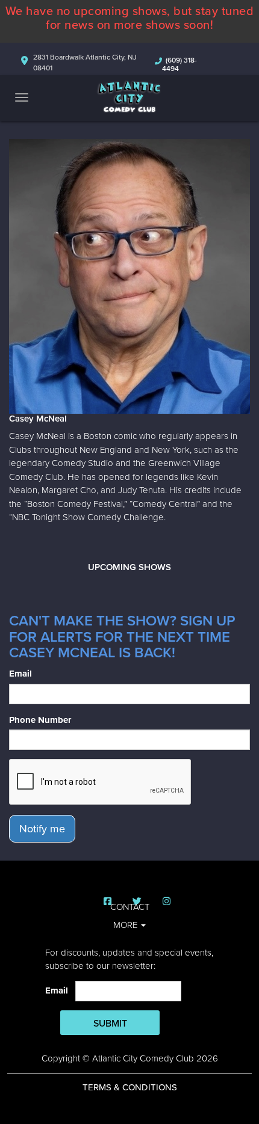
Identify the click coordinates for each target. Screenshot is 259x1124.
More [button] (126, 925)
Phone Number (40, 719)
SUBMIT (110, 1024)
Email (20, 673)
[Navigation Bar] (21, 97)
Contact (129, 906)
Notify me (42, 828)
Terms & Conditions (130, 1087)
